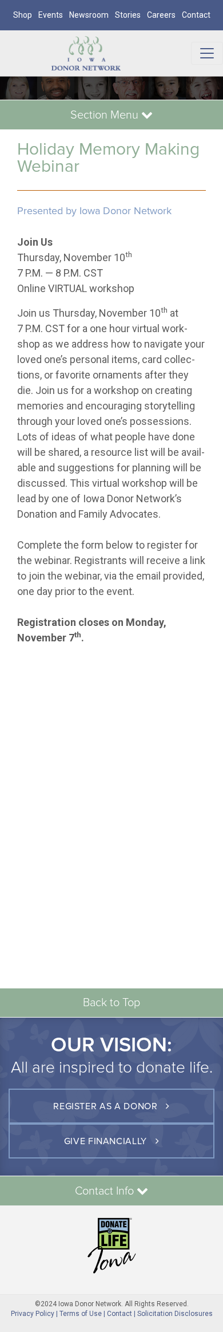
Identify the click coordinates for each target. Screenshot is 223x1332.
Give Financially (107, 1141)
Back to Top (111, 1003)
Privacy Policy (32, 1314)
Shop (22, 14)
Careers (161, 14)
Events (50, 14)
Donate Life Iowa (111, 1245)
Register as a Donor (106, 1106)
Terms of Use (80, 1314)
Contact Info (106, 1191)
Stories (128, 14)
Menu (105, 115)
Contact (196, 14)
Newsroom (89, 14)
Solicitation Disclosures (175, 1314)
